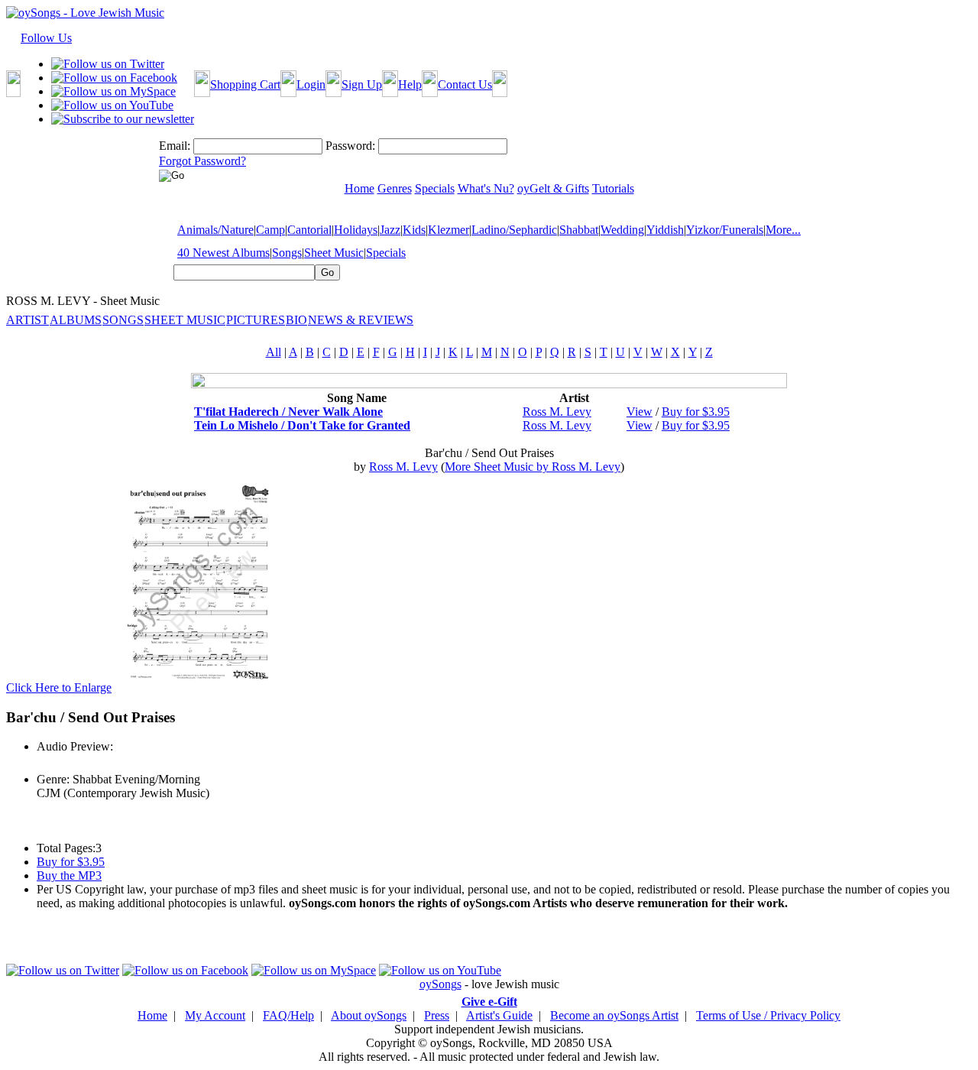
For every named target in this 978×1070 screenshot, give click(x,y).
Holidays (355, 229)
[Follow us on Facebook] (114, 77)
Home (152, 1015)
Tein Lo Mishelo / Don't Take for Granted (302, 425)
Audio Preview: (75, 746)
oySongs (440, 984)
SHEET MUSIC (184, 319)
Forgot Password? (202, 160)
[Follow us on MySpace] (113, 91)
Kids (414, 229)
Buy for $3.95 (696, 411)
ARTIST (27, 319)
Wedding (622, 229)
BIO (296, 319)
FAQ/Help (288, 1015)
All (273, 351)
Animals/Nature (215, 229)
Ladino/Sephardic (514, 229)
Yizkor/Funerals (724, 229)
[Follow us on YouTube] (112, 105)
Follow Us (46, 37)
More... (783, 229)
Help (410, 84)
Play (46, 763)
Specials (386, 252)
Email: (174, 145)
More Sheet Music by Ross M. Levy (532, 466)
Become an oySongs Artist (614, 1015)
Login (310, 84)
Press (436, 1015)
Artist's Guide (499, 1015)
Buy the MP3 (69, 875)
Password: (350, 145)
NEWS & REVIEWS (360, 319)
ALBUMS (76, 319)
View (640, 411)
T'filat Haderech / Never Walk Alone (288, 411)
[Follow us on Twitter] (107, 63)
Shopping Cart (245, 84)
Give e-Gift (489, 1001)
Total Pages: (66, 847)
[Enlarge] (199, 687)
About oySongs (368, 1015)
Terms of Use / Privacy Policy (768, 1015)
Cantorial (309, 229)
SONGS (123, 319)
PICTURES (255, 319)
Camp (270, 229)
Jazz (390, 229)
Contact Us (465, 84)
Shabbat (578, 229)
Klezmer (448, 229)
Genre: (53, 779)
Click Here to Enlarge (59, 687)
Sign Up (362, 84)
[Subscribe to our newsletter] (122, 118)
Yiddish (665, 229)
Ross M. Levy (557, 411)
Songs (287, 252)
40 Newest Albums (223, 252)
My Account (215, 1015)
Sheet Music (334, 252)
